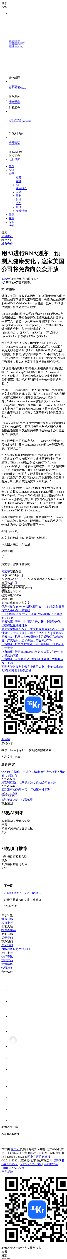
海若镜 (5, 278)
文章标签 (7, 964)
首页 (11, 166)
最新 (18, 195)
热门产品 (7, 960)
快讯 (11, 169)
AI (17, 184)
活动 (11, 225)
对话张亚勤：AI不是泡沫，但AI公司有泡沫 (28, 782)
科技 (18, 207)
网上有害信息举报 (38, 1156)
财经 (18, 181)
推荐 (18, 177)
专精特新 (21, 210)
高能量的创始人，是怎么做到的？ (23, 893)
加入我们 (7, 945)
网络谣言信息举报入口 (15, 949)
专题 (11, 222)
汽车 (18, 203)
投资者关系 (8, 930)
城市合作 (7, 918)
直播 (11, 214)
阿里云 (15, 1149)
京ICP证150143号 (31, 1164)
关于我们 (7, 937)
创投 (18, 199)
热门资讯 (7, 956)
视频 (11, 218)
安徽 (18, 192)
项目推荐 (21, 188)
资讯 (11, 173)
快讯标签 (7, 967)
